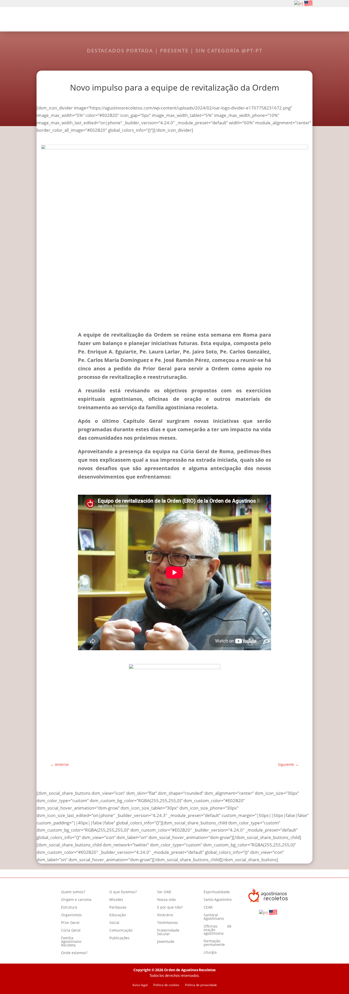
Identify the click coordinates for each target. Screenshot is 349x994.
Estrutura (69, 907)
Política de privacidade (201, 985)
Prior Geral (70, 923)
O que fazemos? (154, 20)
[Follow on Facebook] (40, 4)
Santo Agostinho (217, 900)
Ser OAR (188, 20)
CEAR (208, 907)
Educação (117, 915)
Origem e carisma (76, 900)
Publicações (119, 938)
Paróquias (117, 907)
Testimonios (167, 923)
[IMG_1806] (174, 667)
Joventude (165, 942)
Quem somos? (112, 20)
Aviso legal (140, 985)
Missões (116, 900)
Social (114, 923)
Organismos (71, 915)
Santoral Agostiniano (214, 917)
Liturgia (210, 953)
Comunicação (120, 931)
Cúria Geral (70, 931)
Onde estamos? (74, 953)
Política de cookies (166, 985)
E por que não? (170, 907)
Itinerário (165, 915)
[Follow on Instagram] (48, 4)
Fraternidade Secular (168, 932)
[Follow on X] (64, 4)
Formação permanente (214, 943)
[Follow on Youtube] (56, 4)
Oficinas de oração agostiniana (217, 930)
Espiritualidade (222, 20)
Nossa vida (166, 900)
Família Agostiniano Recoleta (71, 941)
